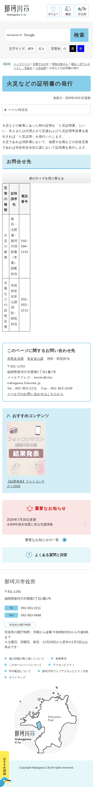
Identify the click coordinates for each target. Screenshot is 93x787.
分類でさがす (41, 64)
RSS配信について (20, 671)
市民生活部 (15, 358)
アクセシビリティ (63, 664)
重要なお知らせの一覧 (42, 540)
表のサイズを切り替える (46, 178)
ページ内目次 (18, 110)
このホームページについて (25, 664)
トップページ (22, 64)
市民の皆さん (60, 64)
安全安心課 (35, 358)
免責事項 (61, 658)
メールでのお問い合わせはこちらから (35, 394)
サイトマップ (17, 677)
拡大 (41, 48)
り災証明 (40, 68)
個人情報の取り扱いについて (26, 658)
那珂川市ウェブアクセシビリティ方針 (65, 671)
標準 (31, 48)
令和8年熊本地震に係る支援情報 (30, 524)
